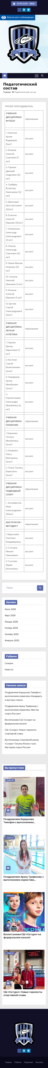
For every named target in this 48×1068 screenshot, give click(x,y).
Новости (9, 669)
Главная (7, 92)
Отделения (28, 1062)
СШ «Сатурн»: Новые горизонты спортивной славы (22, 994)
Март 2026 (10, 615)
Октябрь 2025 (12, 634)
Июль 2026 (10, 609)
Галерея (9, 663)
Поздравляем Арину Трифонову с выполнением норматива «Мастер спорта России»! (22, 710)
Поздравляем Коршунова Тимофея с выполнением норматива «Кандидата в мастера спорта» (23, 696)
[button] (43, 75)
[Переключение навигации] (36, 76)
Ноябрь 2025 (11, 628)
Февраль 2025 (12, 640)
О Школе (17, 1062)
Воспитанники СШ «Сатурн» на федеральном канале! (22, 936)
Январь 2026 (11, 621)
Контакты (39, 1062)
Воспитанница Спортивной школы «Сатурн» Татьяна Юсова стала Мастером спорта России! (22, 743)
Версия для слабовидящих (20, 17)
